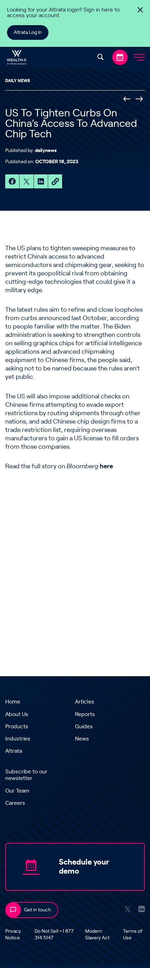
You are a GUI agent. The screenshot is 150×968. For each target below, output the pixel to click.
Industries (17, 739)
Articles (84, 702)
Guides (84, 726)
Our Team (17, 791)
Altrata (13, 751)
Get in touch (37, 910)
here (106, 466)
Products (16, 726)
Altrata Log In (28, 32)
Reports (85, 714)
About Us (16, 714)
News (82, 739)
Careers (15, 803)
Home (12, 702)
